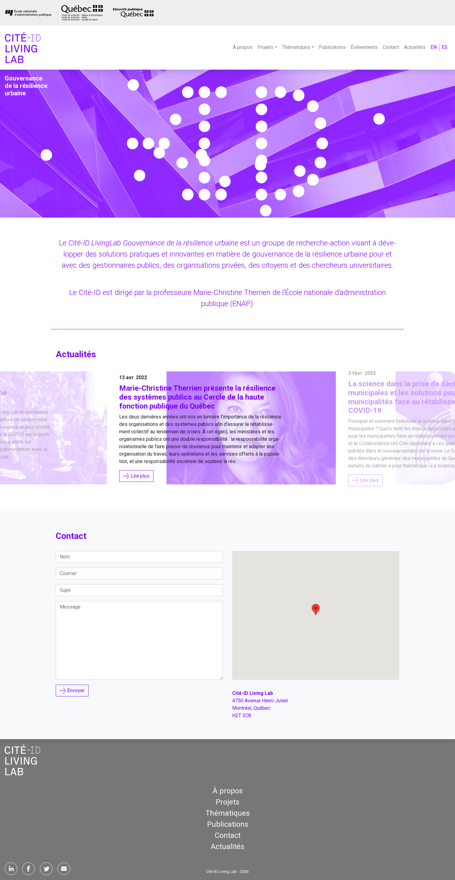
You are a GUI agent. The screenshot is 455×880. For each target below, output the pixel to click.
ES (445, 47)
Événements (364, 47)
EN (434, 47)
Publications (332, 47)
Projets (227, 802)
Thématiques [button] (296, 47)
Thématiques (228, 813)
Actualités (415, 47)
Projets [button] (265, 47)
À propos (243, 47)
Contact (391, 47)
